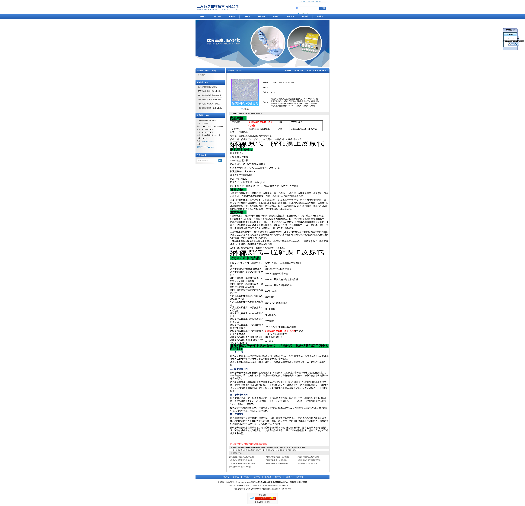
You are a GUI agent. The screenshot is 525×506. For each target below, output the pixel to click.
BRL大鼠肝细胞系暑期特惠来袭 (209, 95)
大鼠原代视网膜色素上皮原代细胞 (241, 457)
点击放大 (246, 109)
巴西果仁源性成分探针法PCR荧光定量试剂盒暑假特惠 (218, 91)
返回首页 (304, 1)
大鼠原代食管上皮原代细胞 (307, 463)
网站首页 (203, 16)
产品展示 (311, 1)
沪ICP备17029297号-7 (254, 489)
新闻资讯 (232, 16)
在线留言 (305, 16)
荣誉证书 (261, 16)
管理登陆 (237, 489)
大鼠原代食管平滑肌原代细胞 (240, 467)
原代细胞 (288, 71)
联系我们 (319, 1)
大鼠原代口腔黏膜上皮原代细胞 (255, 444)
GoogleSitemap (285, 489)
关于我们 (217, 16)
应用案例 (289, 477)
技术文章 (290, 16)
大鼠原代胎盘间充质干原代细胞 (277, 457)
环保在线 (262, 495)
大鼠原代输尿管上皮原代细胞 (308, 457)
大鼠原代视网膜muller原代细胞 (277, 463)
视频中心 (276, 16)
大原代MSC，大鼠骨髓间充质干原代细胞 (281, 450)
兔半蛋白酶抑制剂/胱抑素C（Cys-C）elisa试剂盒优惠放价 (219, 87)
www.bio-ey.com (208, 141)
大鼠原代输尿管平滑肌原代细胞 (240, 460)
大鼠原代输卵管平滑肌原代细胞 (309, 460)
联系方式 (320, 16)
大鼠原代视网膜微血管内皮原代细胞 (242, 463)
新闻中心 (257, 477)
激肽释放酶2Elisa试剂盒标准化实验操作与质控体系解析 (218, 100)
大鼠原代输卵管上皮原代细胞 (276, 460)
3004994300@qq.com (205, 147)
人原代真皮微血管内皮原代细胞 (247, 450)
